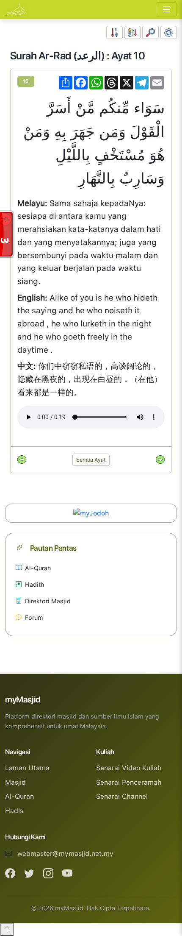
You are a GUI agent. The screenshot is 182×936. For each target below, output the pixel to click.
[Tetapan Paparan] (168, 32)
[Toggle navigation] (166, 9)
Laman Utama (27, 768)
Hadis (14, 811)
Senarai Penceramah (129, 782)
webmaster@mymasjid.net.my (65, 854)
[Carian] (150, 32)
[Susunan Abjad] (132, 32)
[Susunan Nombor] (114, 32)
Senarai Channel (122, 796)
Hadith (34, 584)
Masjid (15, 782)
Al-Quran (38, 567)
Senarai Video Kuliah (129, 768)
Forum (34, 617)
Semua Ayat (91, 460)
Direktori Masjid (48, 600)
